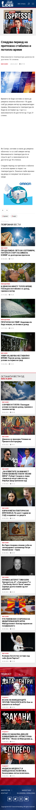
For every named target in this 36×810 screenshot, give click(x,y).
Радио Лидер (7, 4)
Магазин (4, 64)
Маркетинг (26, 790)
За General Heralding (26, 793)
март (14, 216)
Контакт (4, 793)
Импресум (5, 790)
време (6, 216)
